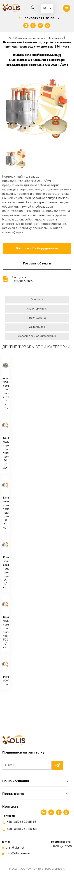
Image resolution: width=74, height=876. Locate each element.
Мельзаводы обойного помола (5, 681)
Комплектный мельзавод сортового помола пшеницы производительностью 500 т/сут (5, 632)
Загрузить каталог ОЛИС (22, 279)
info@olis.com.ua (18, 853)
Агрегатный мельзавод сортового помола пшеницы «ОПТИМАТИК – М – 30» (5, 393)
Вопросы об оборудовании (37, 248)
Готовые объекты (37, 263)
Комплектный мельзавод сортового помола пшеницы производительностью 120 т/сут (5, 572)
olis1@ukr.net (15, 847)
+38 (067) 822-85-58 (39, 18)
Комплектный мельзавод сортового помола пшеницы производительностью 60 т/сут (5, 513)
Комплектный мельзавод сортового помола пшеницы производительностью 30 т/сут (5, 453)
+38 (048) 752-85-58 (22, 829)
